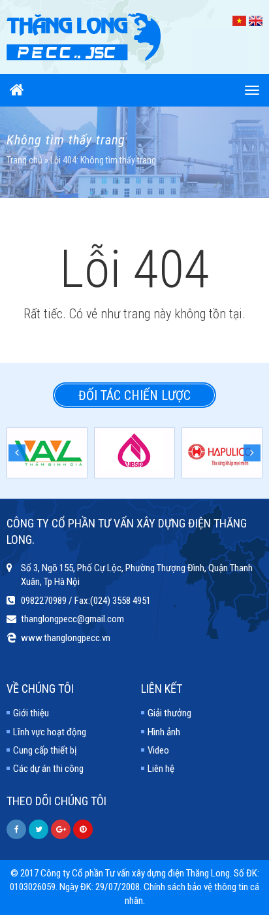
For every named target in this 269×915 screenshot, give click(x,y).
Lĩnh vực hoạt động (49, 732)
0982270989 (44, 601)
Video (158, 750)
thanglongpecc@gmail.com (72, 619)
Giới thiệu (31, 713)
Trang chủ (24, 160)
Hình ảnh (164, 732)
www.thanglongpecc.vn (65, 638)
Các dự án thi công (48, 768)
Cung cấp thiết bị (44, 750)
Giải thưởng (169, 713)
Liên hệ (161, 768)
